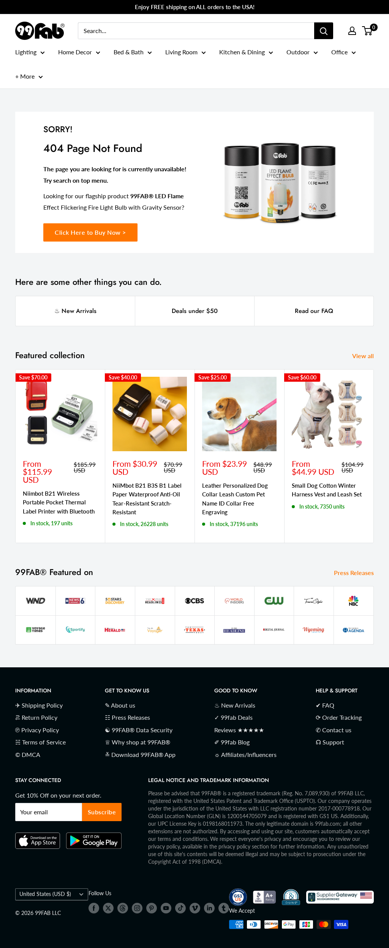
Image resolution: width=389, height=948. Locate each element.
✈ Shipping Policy (39, 705)
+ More (25, 76)
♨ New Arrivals (75, 311)
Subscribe (102, 811)
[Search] (323, 30)
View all (363, 355)
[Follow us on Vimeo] (195, 907)
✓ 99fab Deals (233, 717)
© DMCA (27, 754)
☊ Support (330, 742)
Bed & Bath (129, 51)
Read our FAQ (314, 311)
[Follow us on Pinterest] (151, 907)
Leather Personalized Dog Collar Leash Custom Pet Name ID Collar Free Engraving (235, 498)
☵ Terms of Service (40, 742)
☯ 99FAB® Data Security (138, 729)
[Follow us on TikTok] (180, 907)
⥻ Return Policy (36, 717)
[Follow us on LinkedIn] (209, 907)
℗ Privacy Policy (37, 729)
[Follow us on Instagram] (137, 907)
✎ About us (120, 705)
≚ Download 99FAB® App (140, 754)
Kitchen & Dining (242, 51)
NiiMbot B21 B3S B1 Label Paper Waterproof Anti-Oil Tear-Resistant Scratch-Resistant (147, 498)
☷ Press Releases (127, 717)
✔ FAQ (325, 705)
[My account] (352, 31)
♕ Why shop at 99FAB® (137, 742)
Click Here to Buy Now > (90, 232)
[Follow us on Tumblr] (223, 907)
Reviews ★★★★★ (239, 729)
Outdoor (298, 51)
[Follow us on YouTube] (166, 907)
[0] (367, 30)
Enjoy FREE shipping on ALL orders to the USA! (195, 6)
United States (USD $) (45, 894)
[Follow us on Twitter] (108, 907)
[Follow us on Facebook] (94, 907)
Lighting (25, 51)
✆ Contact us (333, 729)
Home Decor (75, 51)
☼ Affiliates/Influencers (245, 754)
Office (339, 51)
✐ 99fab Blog (232, 742)
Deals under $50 (195, 311)
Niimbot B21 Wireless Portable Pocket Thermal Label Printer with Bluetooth (59, 502)
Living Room (181, 51)
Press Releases (354, 572)
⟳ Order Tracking (339, 717)
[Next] (374, 456)
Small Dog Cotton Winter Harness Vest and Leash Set (327, 490)
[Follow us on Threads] (122, 907)
